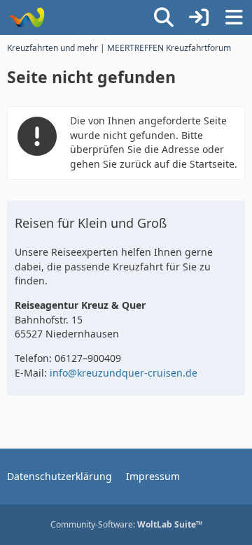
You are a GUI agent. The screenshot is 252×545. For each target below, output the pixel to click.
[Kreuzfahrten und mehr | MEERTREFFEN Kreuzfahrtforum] (26, 17)
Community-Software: (126, 524)
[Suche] (164, 17)
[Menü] (234, 17)
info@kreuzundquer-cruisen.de (123, 372)
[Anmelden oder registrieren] (199, 17)
